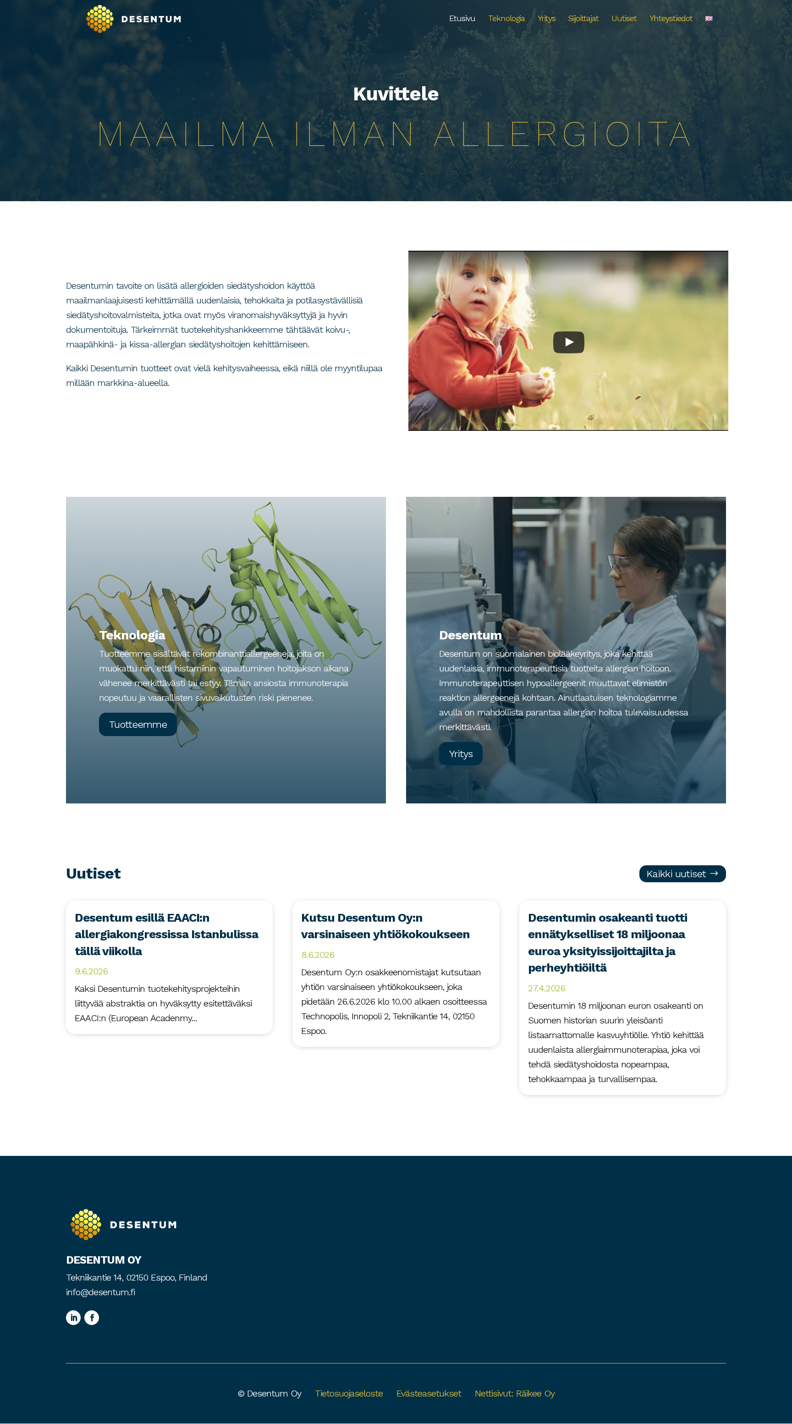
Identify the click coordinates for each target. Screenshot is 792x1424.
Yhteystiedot (671, 19)
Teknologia (506, 19)
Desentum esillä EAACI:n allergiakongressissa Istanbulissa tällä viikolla (166, 934)
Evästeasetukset (428, 1393)
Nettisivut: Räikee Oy (515, 1393)
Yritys (547, 19)
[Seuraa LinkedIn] (73, 1317)
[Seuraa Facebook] (91, 1317)
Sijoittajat (583, 19)
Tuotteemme (138, 724)
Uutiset (624, 19)
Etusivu (462, 19)
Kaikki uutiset (676, 874)
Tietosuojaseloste (349, 1393)
